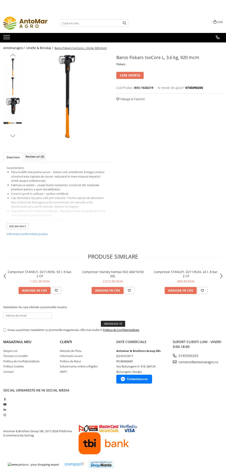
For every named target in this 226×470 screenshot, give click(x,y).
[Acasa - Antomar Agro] (25, 23)
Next (13, 135)
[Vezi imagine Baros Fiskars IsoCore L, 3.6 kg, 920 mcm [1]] (13, 86)
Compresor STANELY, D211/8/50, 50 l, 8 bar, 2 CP (40, 274)
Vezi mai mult (17, 226)
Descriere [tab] (13, 157)
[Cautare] (124, 23)
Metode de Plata (70, 351)
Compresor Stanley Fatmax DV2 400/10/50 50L (113, 274)
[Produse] (7, 38)
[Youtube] (4, 404)
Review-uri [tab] (35, 157)
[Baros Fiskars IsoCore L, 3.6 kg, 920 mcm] (67, 96)
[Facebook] (4, 399)
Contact (8, 372)
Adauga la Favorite (132, 99)
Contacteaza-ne (137, 379)
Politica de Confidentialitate (121, 330)
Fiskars (120, 64)
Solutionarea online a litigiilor (79, 366)
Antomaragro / (14, 48)
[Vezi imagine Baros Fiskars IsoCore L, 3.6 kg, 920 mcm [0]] (13, 67)
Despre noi (10, 351)
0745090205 (188, 355)
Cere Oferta (130, 75)
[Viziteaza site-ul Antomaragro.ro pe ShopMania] (101, 464)
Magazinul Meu (17, 342)
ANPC (63, 372)
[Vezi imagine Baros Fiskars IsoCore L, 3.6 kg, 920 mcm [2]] (13, 105)
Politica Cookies (13, 366)
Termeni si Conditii (15, 356)
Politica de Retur (70, 361)
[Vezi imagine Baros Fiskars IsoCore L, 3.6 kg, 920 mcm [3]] (13, 124)
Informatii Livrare (71, 356)
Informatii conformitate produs (27, 234)
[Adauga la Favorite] (56, 290)
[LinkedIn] (4, 410)
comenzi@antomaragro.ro (198, 362)
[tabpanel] (67, 96)
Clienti (66, 342)
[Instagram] (4, 415)
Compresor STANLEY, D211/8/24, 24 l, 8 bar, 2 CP (186, 274)
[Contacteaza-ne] (218, 37)
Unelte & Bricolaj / (40, 48)
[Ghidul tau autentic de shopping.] (74, 464)
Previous (13, 55)
